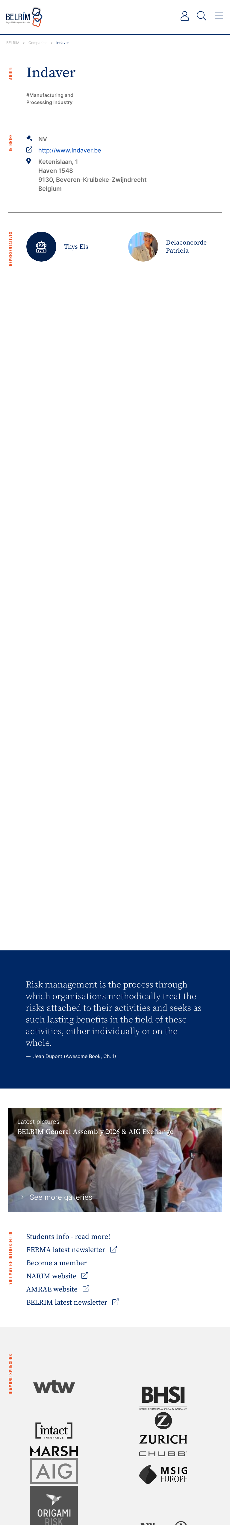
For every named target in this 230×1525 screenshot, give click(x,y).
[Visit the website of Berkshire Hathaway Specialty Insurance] (163, 1398)
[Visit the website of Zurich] (163, 1428)
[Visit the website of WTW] (54, 1386)
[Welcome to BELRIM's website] (24, 17)
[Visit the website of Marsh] (54, 1451)
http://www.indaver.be (69, 150)
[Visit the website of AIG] (54, 1471)
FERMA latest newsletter (66, 1249)
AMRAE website (52, 1289)
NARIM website (52, 1276)
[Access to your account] (185, 16)
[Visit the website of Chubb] (163, 1453)
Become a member (56, 1263)
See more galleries (61, 1197)
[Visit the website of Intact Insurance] (54, 1430)
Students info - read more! (68, 1236)
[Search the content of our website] (201, 16)
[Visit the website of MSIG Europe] (163, 1474)
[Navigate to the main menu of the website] (219, 16)
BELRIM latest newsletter (67, 1302)
